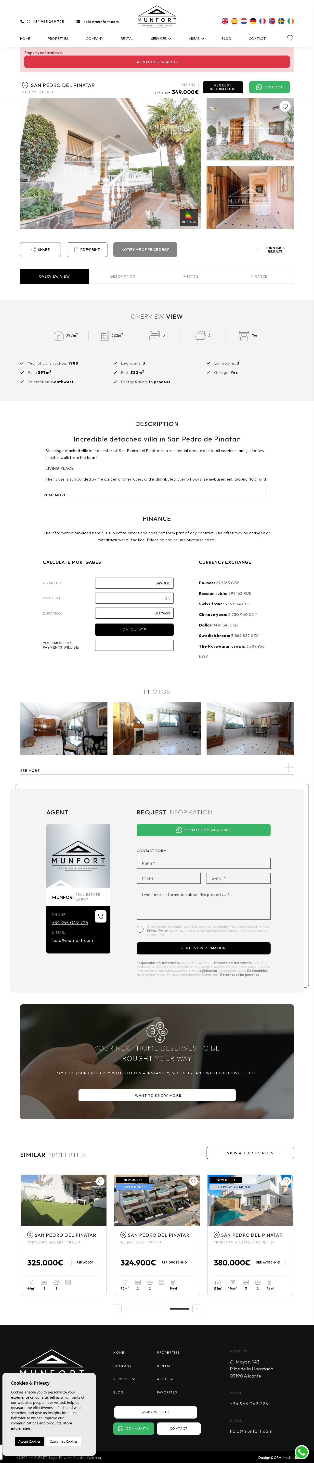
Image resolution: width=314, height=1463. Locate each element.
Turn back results (275, 249)
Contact (257, 38)
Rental (127, 38)
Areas (194, 38)
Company (94, 38)
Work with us (156, 1412)
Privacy (65, 1457)
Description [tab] (122, 276)
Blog (226, 38)
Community (137, 1428)
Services (159, 38)
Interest (52, 598)
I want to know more (157, 1095)
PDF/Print (90, 249)
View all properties (250, 1153)
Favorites (167, 1392)
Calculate (134, 629)
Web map (94, 1457)
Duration (52, 613)
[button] (157, 768)
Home (25, 38)
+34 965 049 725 (48, 21)
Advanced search (157, 61)
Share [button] (44, 249)
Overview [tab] (54, 276)
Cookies (79, 1457)
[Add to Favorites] (285, 106)
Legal (53, 1457)
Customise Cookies (64, 1441)
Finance (259, 276)
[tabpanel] (64, 1235)
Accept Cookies (29, 1441)
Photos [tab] (191, 276)
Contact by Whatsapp (208, 830)
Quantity (52, 583)
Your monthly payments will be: (61, 645)
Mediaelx (290, 1457)
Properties (58, 38)
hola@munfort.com (101, 21)
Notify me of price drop (145, 249)
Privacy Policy (158, 930)
